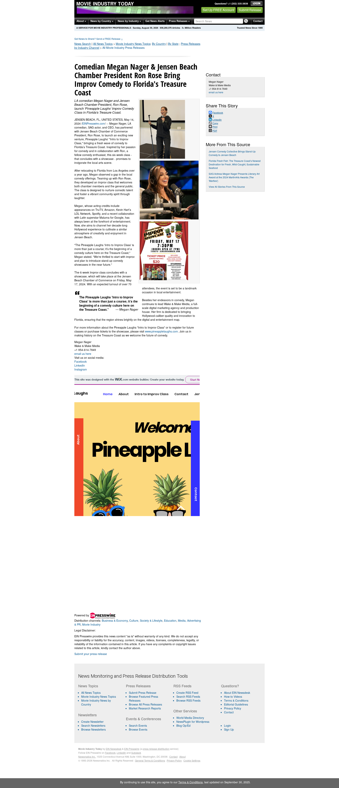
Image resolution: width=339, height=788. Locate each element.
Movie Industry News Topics (98, 696)
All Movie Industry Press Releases (123, 48)
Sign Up (229, 729)
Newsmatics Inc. (87, 756)
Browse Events (138, 729)
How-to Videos (233, 696)
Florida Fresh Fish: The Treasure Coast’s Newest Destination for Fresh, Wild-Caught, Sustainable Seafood (235, 164)
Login (227, 725)
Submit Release (250, 10)
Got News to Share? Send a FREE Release (98, 38)
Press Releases (178, 21)
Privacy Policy (232, 708)
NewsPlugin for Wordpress (192, 722)
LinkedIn (79, 365)
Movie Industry (133, 44)
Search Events (138, 725)
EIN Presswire (131, 748)
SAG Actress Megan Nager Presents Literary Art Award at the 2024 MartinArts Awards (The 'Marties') (234, 177)
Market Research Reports (145, 708)
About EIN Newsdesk (237, 693)
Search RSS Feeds (188, 696)
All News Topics (103, 44)
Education (170, 620)
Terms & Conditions (236, 700)
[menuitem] (100, 696)
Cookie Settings (191, 760)
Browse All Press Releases (145, 704)
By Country (159, 44)
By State (173, 44)
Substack (136, 752)
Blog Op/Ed (183, 725)
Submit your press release (90, 654)
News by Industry (128, 21)
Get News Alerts (155, 21)
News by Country (101, 21)
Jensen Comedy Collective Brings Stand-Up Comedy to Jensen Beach (232, 153)
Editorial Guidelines (236, 704)
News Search (82, 44)
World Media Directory (190, 718)
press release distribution (156, 748)
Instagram (80, 369)
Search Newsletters (93, 725)
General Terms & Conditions (150, 760)
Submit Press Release (142, 693)
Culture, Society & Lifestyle (145, 620)
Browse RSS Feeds (188, 700)
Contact (257, 21)
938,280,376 (166, 27)
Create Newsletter (92, 722)
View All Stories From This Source (227, 186)
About (81, 21)
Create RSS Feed (187, 693)
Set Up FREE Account (218, 10)
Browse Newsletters (93, 729)
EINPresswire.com (93, 123)
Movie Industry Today (105, 3)
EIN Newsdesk (113, 748)
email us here (82, 354)
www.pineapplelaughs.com (161, 331)
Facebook (80, 361)
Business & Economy (115, 620)
